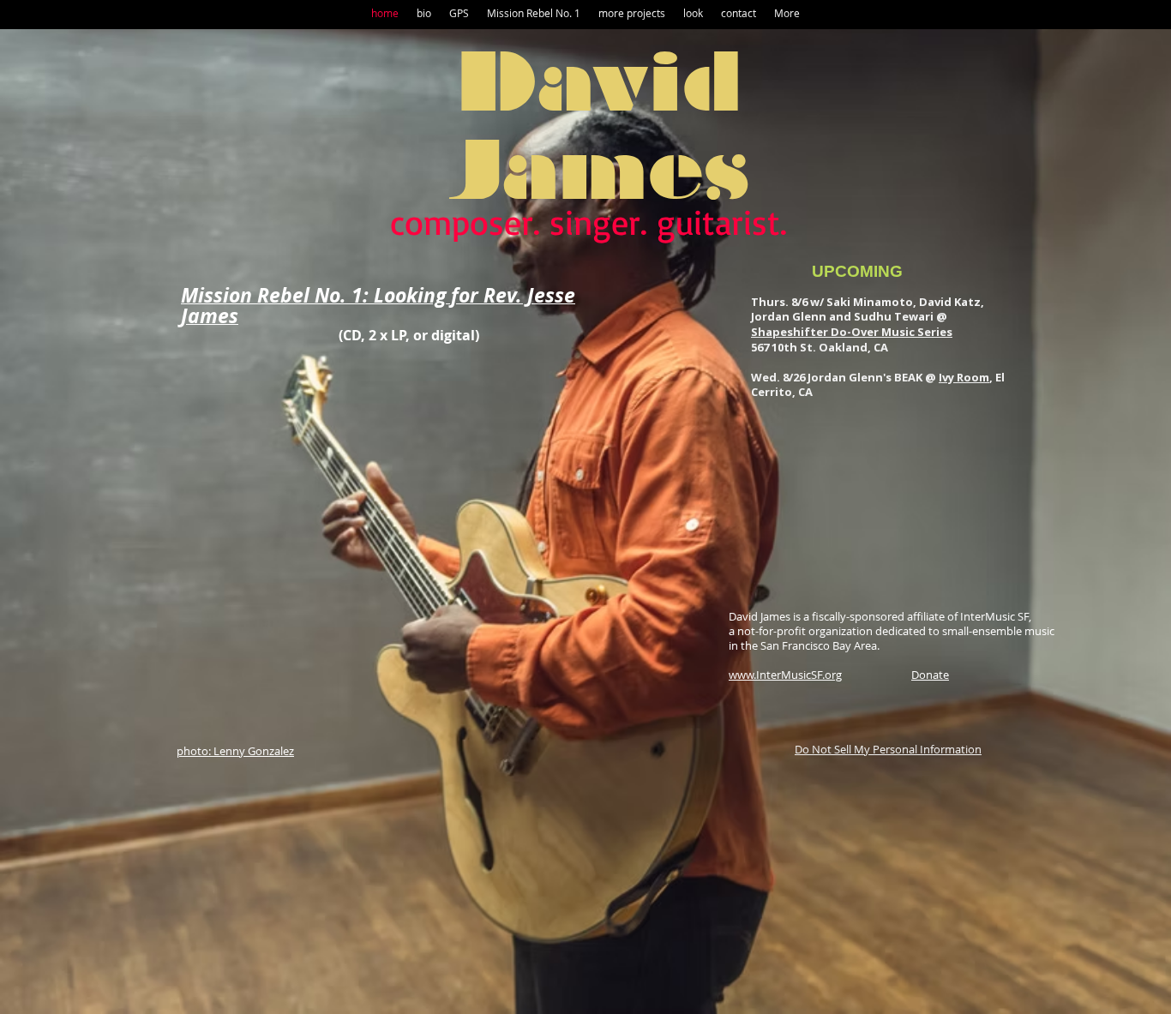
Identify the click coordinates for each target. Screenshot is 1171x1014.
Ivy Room (964, 377)
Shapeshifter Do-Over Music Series (851, 331)
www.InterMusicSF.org (785, 674)
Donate (930, 674)
